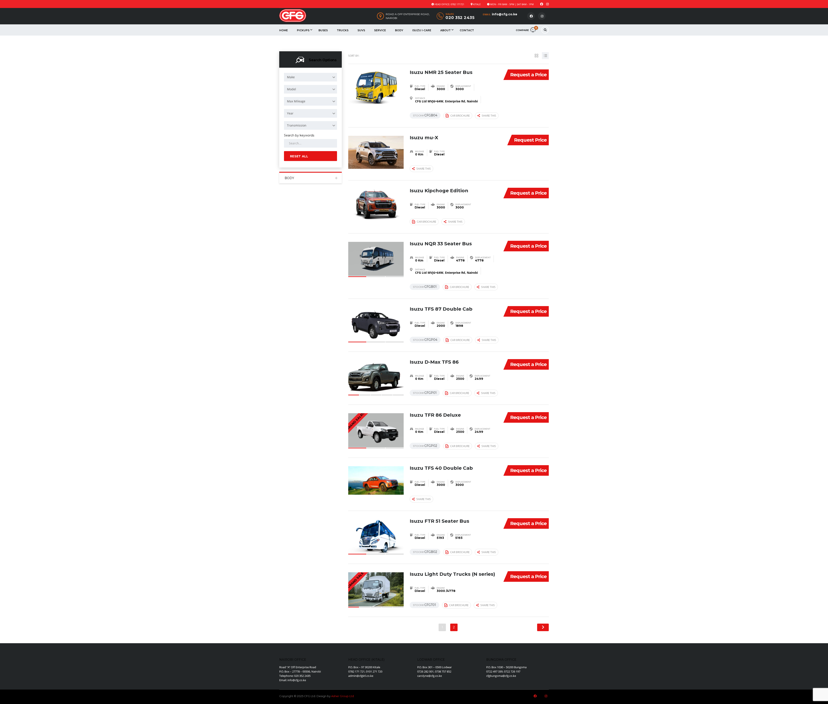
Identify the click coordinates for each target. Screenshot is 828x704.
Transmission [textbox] (296, 125)
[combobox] (310, 77)
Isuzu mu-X (424, 138)
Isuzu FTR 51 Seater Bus (439, 521)
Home (283, 30)
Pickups (303, 30)
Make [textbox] (291, 77)
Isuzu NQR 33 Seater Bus (441, 244)
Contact (467, 30)
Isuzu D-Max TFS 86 (434, 362)
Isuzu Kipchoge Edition (439, 191)
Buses (323, 30)
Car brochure (460, 115)
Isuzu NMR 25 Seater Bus (441, 72)
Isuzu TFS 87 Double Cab (441, 309)
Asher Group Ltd (342, 696)
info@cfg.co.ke (504, 14)
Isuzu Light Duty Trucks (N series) (452, 574)
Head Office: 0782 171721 (449, 4)
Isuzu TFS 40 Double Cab (441, 468)
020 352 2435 (459, 17)
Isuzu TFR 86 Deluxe (435, 415)
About (445, 30)
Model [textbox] (291, 89)
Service (380, 30)
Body (399, 30)
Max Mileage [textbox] (296, 101)
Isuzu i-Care (421, 30)
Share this (489, 115)
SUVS (361, 30)
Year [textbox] (290, 113)
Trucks (342, 30)
